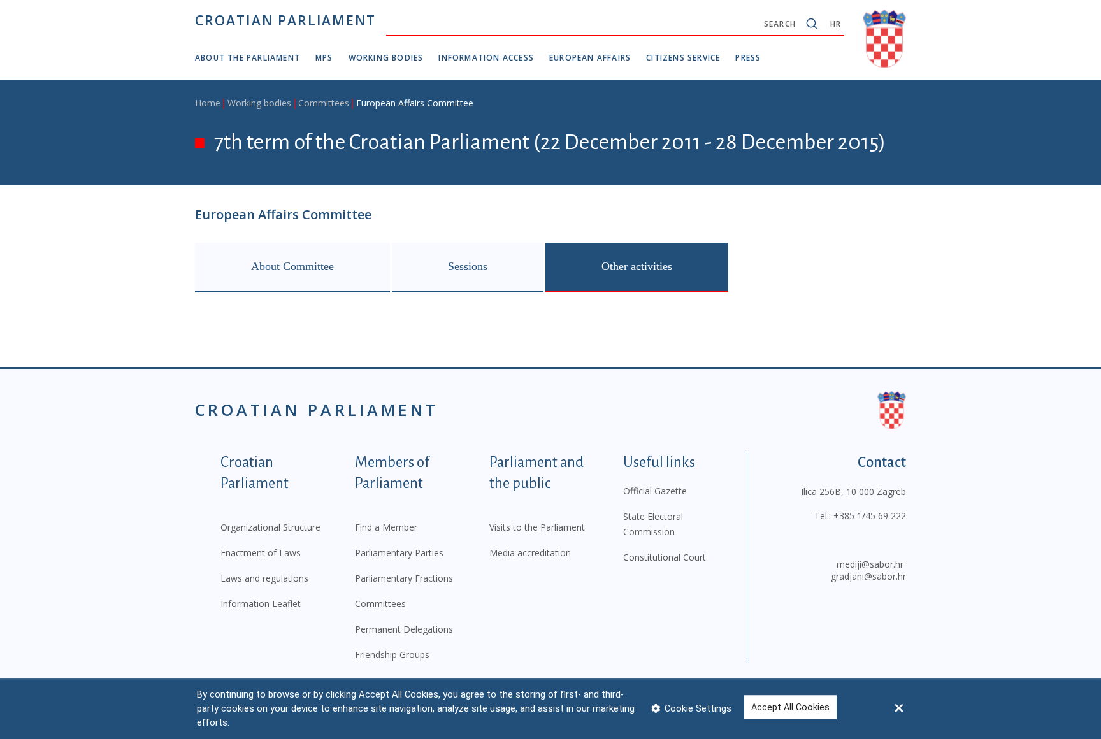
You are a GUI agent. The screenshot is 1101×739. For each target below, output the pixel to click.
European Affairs (590, 57)
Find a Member (386, 527)
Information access (486, 57)
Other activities (636, 266)
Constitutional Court (664, 557)
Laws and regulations (264, 578)
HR (835, 23)
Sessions (467, 266)
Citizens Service (683, 57)
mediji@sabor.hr (870, 564)
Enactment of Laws (260, 553)
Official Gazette (655, 491)
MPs (324, 57)
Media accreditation (530, 553)
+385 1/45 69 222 (869, 516)
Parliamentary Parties (399, 553)
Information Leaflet (260, 604)
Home (207, 103)
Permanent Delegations (404, 629)
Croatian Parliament (285, 20)
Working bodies (386, 57)
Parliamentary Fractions (404, 578)
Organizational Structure (270, 527)
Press (748, 57)
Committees (323, 103)
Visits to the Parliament (537, 527)
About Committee (292, 266)
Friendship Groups (392, 655)
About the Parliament (247, 57)
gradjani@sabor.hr (868, 576)
